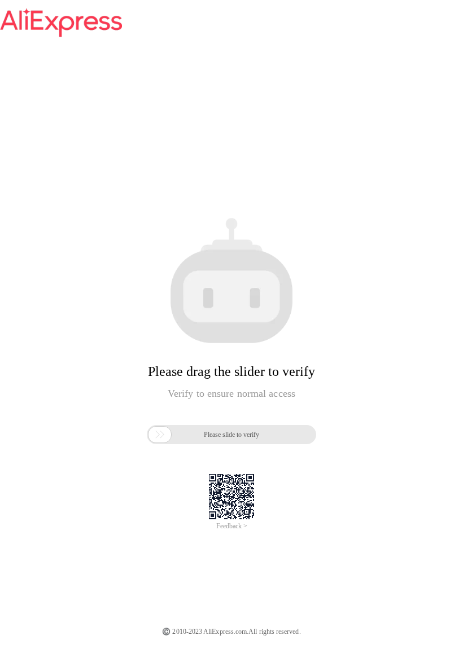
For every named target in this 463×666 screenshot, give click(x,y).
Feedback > (231, 526)
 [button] (160, 434)
